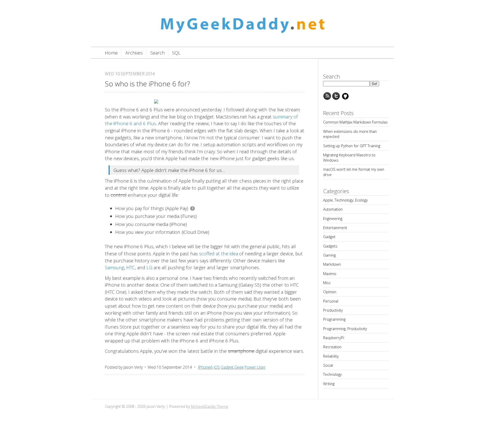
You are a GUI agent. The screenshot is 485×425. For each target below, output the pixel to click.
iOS (217, 367)
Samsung (114, 267)
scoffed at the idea (218, 253)
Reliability (331, 356)
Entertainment (335, 227)
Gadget (329, 236)
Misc (327, 282)
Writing (328, 383)
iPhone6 (205, 367)
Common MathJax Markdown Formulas (355, 121)
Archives (134, 53)
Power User (255, 367)
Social (328, 365)
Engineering (332, 218)
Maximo (329, 273)
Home (111, 53)
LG (149, 267)
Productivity (333, 310)
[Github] (345, 98)
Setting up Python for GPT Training (351, 145)
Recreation (332, 346)
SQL (176, 53)
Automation (333, 209)
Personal (330, 301)
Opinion (329, 291)
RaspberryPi (333, 337)
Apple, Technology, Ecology (345, 200)
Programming (334, 319)
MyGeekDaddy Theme (209, 406)
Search (157, 53)
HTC (130, 267)
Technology (332, 374)
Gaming (329, 255)
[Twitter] (336, 98)
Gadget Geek (232, 367)
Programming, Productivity (345, 328)
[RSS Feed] (327, 98)
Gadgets (330, 245)
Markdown (332, 264)
